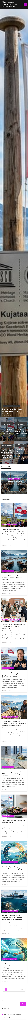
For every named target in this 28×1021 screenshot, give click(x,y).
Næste (21, 989)
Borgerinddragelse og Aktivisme (7, 446)
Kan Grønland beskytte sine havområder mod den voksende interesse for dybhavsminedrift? (12, 917)
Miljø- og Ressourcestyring (10, 716)
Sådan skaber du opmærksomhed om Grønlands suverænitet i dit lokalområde (7, 454)
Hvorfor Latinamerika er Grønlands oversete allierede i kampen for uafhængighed (13, 966)
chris (3, 415)
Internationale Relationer (11, 405)
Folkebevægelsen (8, 2)
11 (15, 989)
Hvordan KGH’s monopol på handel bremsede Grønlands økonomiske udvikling (21, 430)
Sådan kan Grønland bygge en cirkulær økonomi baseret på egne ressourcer (12, 869)
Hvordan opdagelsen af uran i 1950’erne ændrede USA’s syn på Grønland (12, 774)
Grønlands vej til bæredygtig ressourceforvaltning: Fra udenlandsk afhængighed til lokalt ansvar (14, 723)
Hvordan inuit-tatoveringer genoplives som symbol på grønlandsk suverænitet (21, 454)
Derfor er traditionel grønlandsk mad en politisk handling (14, 821)
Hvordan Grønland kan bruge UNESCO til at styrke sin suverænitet (12, 411)
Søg (3, 1001)
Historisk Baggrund (21, 423)
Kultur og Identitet (21, 445)
